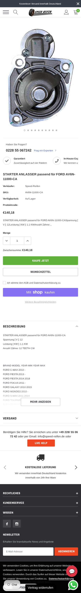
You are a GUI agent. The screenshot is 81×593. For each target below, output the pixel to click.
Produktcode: (10, 205)
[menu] (6, 12)
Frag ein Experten (44, 150)
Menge (6, 233)
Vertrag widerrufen (40, 587)
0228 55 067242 (18, 150)
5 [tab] (39, 130)
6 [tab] (42, 130)
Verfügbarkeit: (11, 198)
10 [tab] (56, 130)
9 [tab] (53, 130)
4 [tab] (35, 130)
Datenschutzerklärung (61, 578)
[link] (7, 524)
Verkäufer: (9, 186)
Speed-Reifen (32, 186)
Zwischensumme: (12, 250)
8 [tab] (49, 130)
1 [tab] (24, 130)
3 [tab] (31, 130)
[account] (66, 12)
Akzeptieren (20, 588)
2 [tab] (28, 130)
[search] (15, 12)
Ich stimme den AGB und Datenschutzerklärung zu (33, 282)
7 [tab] (46, 130)
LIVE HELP (41, 443)
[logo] (40, 12)
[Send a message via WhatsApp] (73, 585)
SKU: (6, 192)
